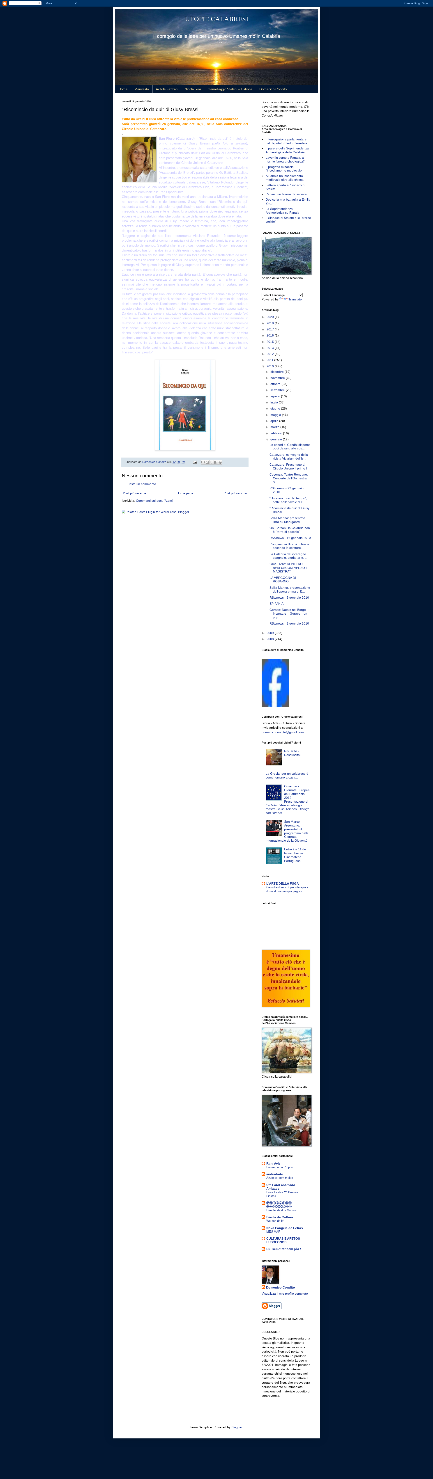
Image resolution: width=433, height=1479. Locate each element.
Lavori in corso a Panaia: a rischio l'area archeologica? (285, 159)
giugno (275, 408)
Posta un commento (141, 484)
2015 (271, 341)
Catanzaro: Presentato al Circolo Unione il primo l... (289, 466)
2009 (271, 633)
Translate (295, 299)
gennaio (276, 439)
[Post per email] (195, 462)
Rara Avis (273, 1163)
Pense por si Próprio (279, 1167)
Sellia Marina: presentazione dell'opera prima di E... (289, 589)
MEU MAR (273, 1231)
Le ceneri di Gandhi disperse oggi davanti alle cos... (290, 446)
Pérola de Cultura (279, 1217)
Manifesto (141, 89)
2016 (271, 335)
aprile (274, 421)
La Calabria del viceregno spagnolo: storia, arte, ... (288, 556)
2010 (271, 366)
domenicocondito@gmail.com (283, 732)
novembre (278, 378)
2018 (271, 323)
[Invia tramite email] (203, 462)
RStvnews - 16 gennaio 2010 (290, 538)
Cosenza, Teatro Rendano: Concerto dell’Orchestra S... (288, 478)
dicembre (277, 371)
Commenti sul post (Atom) (154, 500)
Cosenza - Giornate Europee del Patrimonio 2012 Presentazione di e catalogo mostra (288, 799)
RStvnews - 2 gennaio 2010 (289, 623)
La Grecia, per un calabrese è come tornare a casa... (287, 775)
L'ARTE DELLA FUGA (282, 883)
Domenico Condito (273, 89)
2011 (270, 360)
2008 (271, 639)
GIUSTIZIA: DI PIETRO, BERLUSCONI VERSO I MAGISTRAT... (288, 567)
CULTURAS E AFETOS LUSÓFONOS (283, 1240)
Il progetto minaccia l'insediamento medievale (284, 168)
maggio (276, 415)
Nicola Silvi (192, 89)
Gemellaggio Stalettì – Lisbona (230, 89)
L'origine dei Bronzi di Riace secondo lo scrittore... (289, 546)
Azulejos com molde (279, 1177)
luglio (274, 402)
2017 (271, 329)
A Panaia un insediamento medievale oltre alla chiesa (285, 177)
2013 (271, 348)
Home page (185, 493)
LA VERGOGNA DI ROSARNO (282, 579)
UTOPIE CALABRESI (216, 18)
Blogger (236, 1427)
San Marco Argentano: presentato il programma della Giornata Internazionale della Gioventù (287, 831)
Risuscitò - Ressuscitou (293, 753)
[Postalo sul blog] (207, 462)
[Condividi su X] (211, 462)
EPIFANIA (276, 603)
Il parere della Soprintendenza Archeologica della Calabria (287, 150)
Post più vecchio (235, 493)
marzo (275, 427)
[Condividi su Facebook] (216, 462)
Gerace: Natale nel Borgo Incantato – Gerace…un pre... (288, 613)
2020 (271, 317)
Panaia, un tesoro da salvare (286, 194)
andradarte (274, 1174)
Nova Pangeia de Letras (284, 1228)
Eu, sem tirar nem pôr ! (283, 1249)
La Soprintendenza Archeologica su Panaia (282, 210)
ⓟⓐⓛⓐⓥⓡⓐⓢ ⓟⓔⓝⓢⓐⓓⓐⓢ (279, 1204)
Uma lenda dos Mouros (281, 1210)
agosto (275, 396)
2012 (271, 354)
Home (122, 89)
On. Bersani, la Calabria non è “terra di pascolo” (289, 529)
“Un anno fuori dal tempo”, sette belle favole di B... (288, 500)
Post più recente (134, 493)
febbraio (276, 433)
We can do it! (275, 1221)
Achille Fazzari (166, 89)
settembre (278, 390)
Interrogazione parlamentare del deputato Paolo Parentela (286, 141)
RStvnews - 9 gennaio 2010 (289, 597)
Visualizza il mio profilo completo (285, 1293)
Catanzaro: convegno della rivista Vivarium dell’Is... (288, 456)
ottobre (275, 384)
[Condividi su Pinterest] (220, 462)
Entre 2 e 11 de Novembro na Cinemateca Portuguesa (295, 854)
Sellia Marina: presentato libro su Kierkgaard (287, 520)
